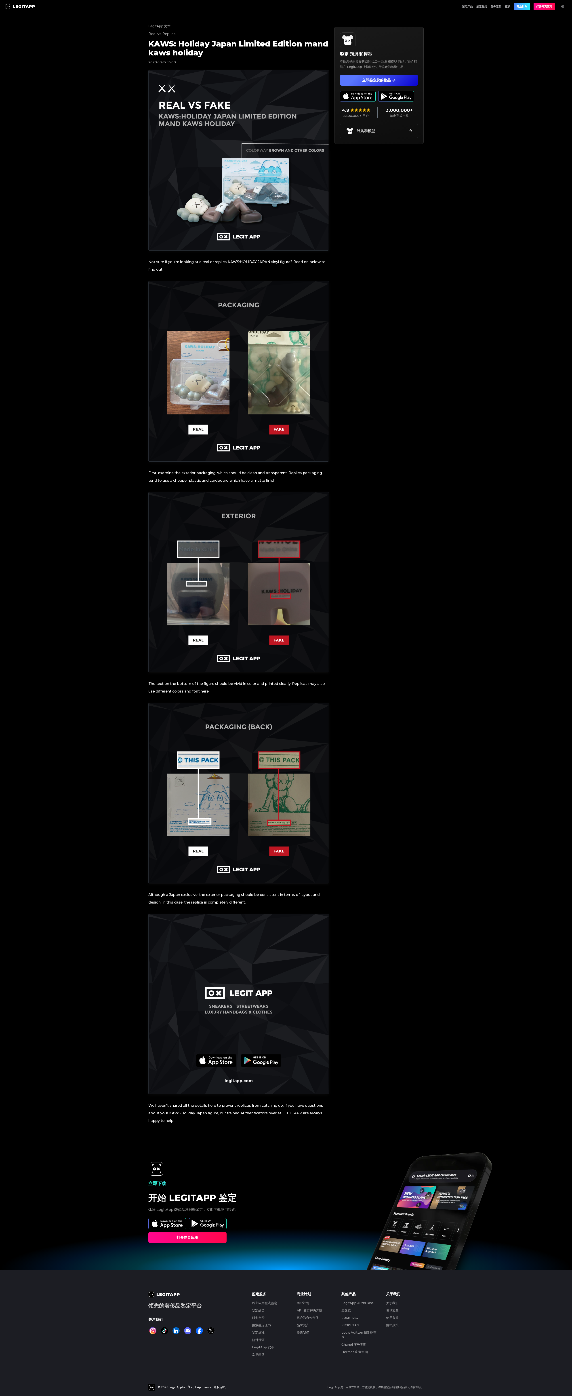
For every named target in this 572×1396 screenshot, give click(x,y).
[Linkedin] (176, 1330)
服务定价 (496, 6)
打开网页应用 (544, 6)
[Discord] (187, 1330)
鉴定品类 (481, 6)
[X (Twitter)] (210, 1330)
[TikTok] (164, 1330)
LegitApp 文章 (159, 26)
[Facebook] (199, 1330)
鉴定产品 (467, 6)
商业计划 (522, 6)
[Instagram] (152, 1330)
